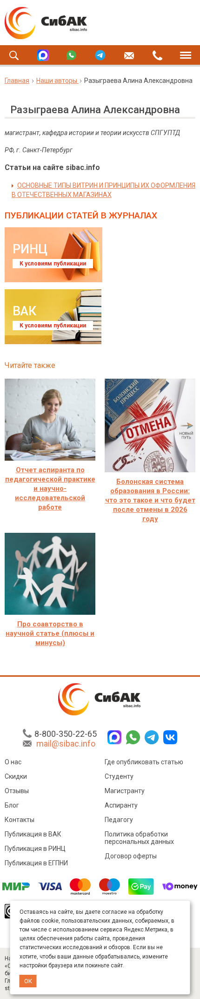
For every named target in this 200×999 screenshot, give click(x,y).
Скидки (16, 776)
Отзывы (17, 791)
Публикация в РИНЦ (35, 848)
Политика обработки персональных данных (139, 837)
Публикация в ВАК (33, 834)
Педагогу (119, 819)
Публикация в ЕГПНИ (36, 863)
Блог (12, 805)
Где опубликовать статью (144, 762)
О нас (13, 762)
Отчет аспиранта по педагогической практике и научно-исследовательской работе (50, 488)
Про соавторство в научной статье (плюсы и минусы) (50, 633)
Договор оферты (131, 856)
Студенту (119, 776)
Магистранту (125, 791)
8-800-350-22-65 (65, 734)
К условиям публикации (53, 263)
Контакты (19, 819)
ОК (28, 981)
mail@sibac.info (65, 743)
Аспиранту (121, 805)
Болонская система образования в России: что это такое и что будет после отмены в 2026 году (150, 500)
